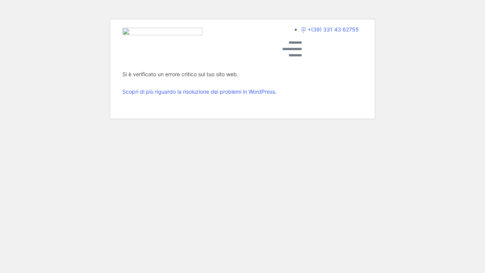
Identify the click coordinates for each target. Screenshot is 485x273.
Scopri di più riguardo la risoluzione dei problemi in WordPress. (199, 91)
